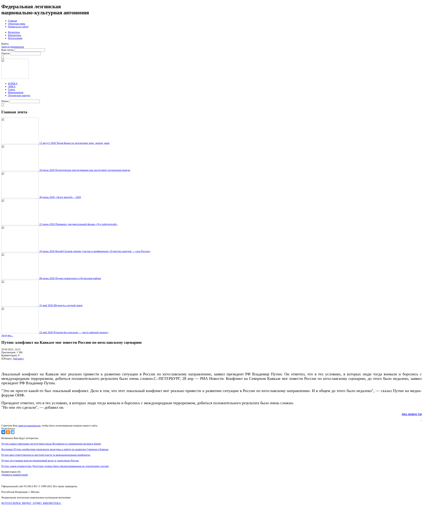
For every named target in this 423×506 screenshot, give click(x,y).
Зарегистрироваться (12, 46)
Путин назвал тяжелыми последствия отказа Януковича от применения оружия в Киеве (51, 443)
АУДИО (37, 503)
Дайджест (18, 358)
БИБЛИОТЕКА (52, 503)
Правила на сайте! (18, 26)
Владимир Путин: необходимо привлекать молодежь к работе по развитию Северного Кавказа (54, 449)
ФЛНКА (13, 83)
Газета (11, 89)
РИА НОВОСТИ (412, 414)
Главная (12, 20)
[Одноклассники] (8, 432)
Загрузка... (7, 335)
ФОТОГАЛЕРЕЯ (11, 503)
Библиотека (14, 35)
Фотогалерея (15, 38)
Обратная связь (16, 23)
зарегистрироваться (29, 425)
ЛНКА (12, 86)
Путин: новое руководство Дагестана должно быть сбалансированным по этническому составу (55, 466)
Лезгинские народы (19, 95)
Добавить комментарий (14, 474)
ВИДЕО (27, 503)
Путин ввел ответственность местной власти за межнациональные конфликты (45, 455)
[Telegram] (13, 432)
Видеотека (14, 32)
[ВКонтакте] (3, 432)
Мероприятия (15, 92)
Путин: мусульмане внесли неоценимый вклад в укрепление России (40, 460)
